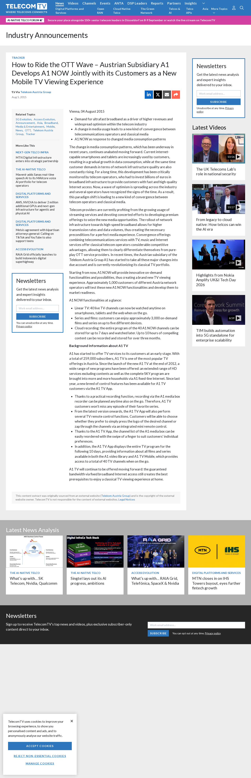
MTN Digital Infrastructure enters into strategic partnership (37, 159)
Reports (157, 3)
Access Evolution (44, 119)
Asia (205, 8)
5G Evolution (24, 119)
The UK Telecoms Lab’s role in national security (216, 171)
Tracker (18, 57)
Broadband (51, 122)
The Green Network (147, 10)
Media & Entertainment (30, 126)
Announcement (25, 122)
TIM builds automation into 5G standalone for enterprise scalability (215, 335)
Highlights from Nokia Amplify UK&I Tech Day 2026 (216, 280)
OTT (28, 130)
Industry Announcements (47, 35)
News (59, 3)
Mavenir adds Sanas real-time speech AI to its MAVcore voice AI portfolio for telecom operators (36, 180)
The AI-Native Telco (31, 169)
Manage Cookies (40, 763)
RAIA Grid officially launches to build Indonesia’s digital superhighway (36, 258)
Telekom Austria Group (35, 92)
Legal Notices (126, 499)
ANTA (119, 3)
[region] (40, 744)
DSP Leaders (137, 3)
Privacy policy (24, 326)
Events (105, 3)
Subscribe (37, 316)
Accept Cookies (40, 746)
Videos (73, 3)
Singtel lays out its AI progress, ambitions (88, 580)
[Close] (71, 721)
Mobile (50, 126)
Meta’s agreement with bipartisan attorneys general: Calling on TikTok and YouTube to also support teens (37, 235)
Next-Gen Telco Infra (32, 152)
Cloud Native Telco (121, 10)
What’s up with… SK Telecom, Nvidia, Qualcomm (33, 580)
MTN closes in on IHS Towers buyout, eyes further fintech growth (216, 583)
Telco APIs (189, 10)
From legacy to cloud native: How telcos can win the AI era (218, 224)
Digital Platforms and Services (69, 10)
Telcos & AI (174, 10)
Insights (191, 3)
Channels (89, 3)
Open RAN (100, 10)
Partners (174, 3)
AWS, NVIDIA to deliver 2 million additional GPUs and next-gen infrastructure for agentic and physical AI (37, 207)
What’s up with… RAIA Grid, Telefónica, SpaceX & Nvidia (155, 580)
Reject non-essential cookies (40, 756)
